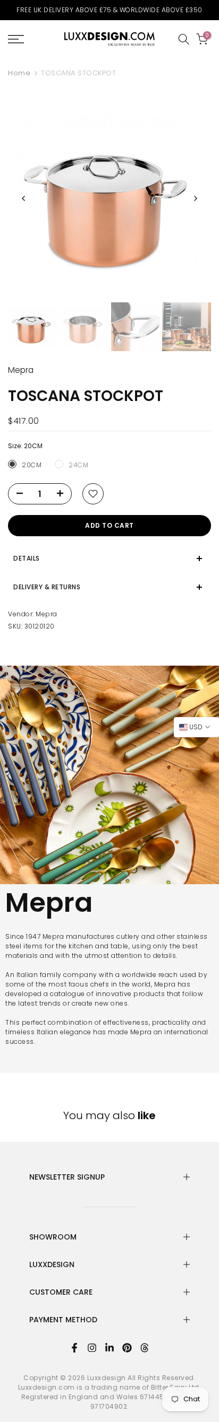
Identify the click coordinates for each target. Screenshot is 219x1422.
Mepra (46, 613)
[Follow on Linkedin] (109, 1347)
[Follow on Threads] (144, 1347)
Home (19, 73)
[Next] (195, 198)
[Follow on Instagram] (92, 1347)
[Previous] (24, 198)
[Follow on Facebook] (74, 1347)
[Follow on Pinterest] (127, 1347)
